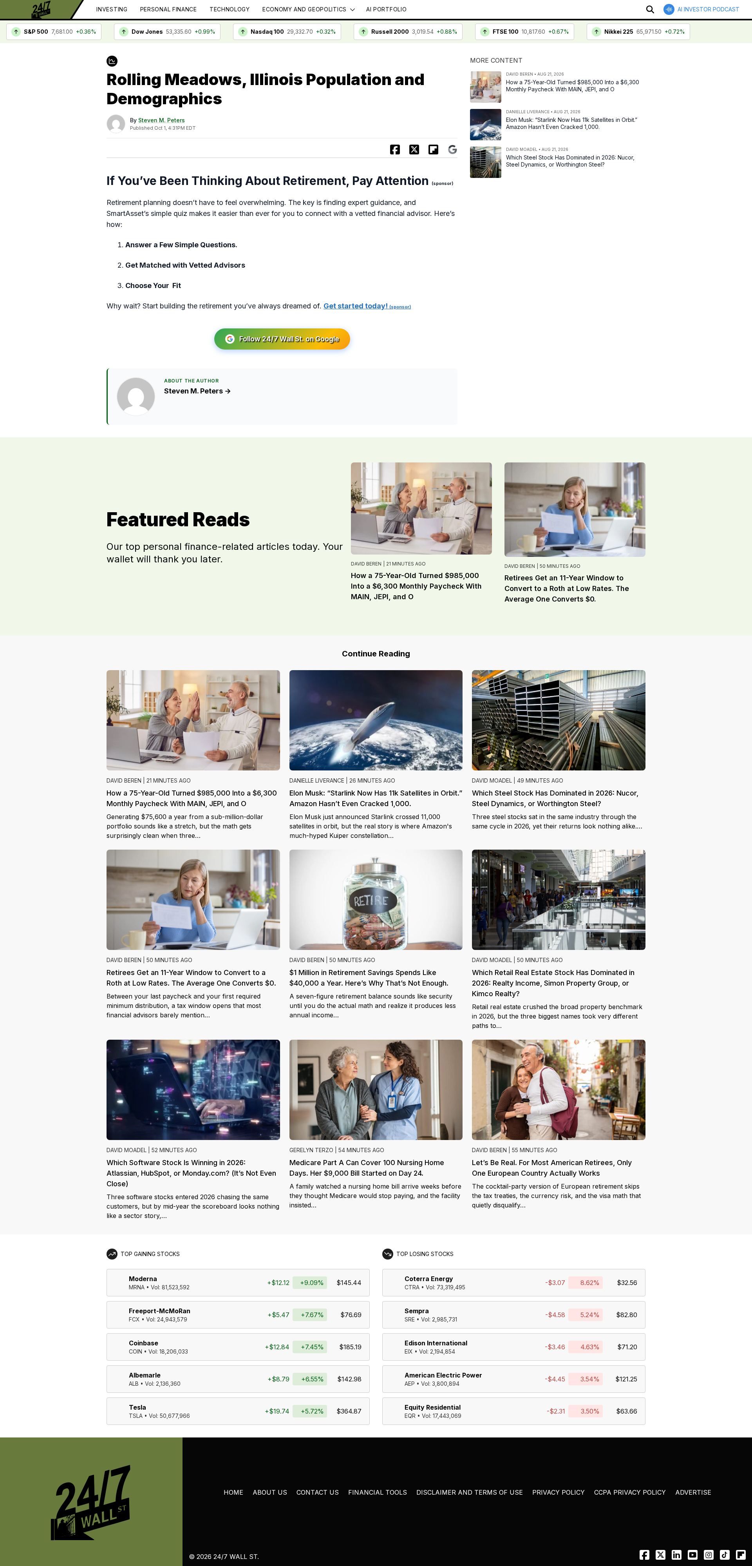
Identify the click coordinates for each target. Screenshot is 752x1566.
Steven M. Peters (161, 120)
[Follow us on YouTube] (693, 1555)
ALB (134, 1383)
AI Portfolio (386, 9)
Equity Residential (433, 1407)
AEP (410, 1383)
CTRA (412, 1287)
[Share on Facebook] (395, 149)
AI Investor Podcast (708, 9)
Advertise (693, 1492)
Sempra (417, 1311)
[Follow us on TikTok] (725, 1555)
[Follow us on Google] (452, 149)
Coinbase (143, 1343)
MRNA (137, 1287)
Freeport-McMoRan (159, 1311)
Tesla (137, 1407)
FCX (134, 1319)
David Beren (366, 564)
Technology (230, 9)
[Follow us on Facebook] (644, 1555)
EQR (410, 1415)
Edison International (436, 1343)
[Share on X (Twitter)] (414, 149)
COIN (135, 1351)
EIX (409, 1351)
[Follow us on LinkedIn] (677, 1555)
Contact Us (317, 1492)
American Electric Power (443, 1375)
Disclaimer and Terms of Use (469, 1492)
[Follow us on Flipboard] (433, 149)
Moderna (143, 1279)
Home (233, 1492)
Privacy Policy (558, 1492)
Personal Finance (168, 9)
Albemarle (145, 1375)
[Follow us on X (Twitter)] (660, 1555)
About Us (270, 1492)
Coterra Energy (429, 1279)
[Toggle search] (650, 9)
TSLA (136, 1415)
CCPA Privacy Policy (630, 1492)
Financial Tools (377, 1492)
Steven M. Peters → (197, 391)
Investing (111, 9)
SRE (410, 1319)
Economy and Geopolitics (304, 9)
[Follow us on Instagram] (709, 1555)
